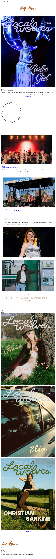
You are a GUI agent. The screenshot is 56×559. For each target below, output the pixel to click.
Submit (2, 550)
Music (3, 166)
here (32, 554)
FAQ (2, 553)
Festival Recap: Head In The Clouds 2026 (14, 211)
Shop (29, 96)
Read (26, 96)
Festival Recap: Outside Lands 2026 (10, 167)
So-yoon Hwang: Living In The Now (28, 299)
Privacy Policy (4, 551)
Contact (2, 548)
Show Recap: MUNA (9, 220)
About (2, 547)
